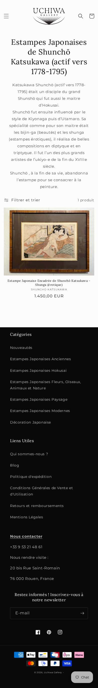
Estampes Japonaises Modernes (40, 410)
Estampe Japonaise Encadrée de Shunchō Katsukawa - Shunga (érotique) (49, 283)
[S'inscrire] (82, 613)
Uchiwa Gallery (53, 672)
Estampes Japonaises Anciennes (40, 359)
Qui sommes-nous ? (29, 454)
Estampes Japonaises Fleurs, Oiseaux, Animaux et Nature (45, 385)
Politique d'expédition (31, 476)
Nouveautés (21, 347)
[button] (6, 16)
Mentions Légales (26, 517)
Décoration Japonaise (30, 422)
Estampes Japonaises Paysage (38, 399)
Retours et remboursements (37, 505)
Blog (14, 465)
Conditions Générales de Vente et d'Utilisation (41, 491)
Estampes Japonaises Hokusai (38, 370)
